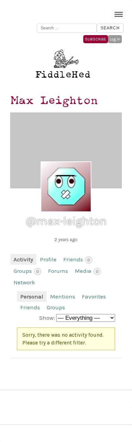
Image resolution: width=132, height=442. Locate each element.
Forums (58, 270)
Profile (48, 259)
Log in (115, 39)
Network (24, 282)
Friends (76, 259)
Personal (31, 296)
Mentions (62, 296)
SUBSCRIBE (95, 39)
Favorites (94, 296)
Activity (23, 259)
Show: (47, 317)
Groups (26, 270)
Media (86, 270)
